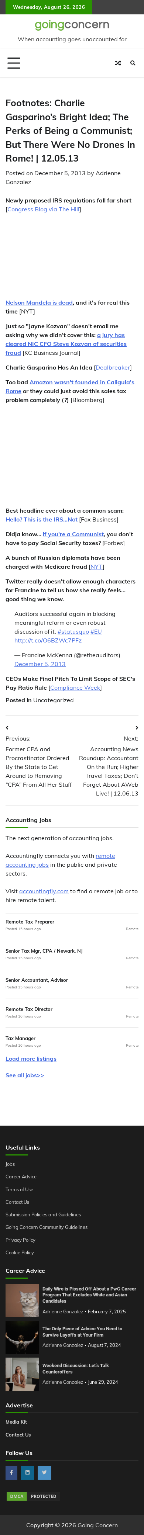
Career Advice (21, 1176)
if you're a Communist (73, 534)
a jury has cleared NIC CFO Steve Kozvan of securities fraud (66, 343)
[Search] (132, 63)
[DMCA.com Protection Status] (33, 1499)
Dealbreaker (113, 367)
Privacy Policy (20, 1240)
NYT (96, 566)
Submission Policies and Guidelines (43, 1214)
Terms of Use (19, 1189)
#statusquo (73, 631)
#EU (96, 631)
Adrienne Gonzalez (62, 1311)
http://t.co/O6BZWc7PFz (48, 640)
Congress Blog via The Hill (43, 209)
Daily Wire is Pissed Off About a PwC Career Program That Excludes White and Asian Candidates (89, 1295)
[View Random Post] (118, 63)
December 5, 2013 (40, 664)
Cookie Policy (20, 1252)
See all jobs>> (25, 1075)
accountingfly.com (44, 891)
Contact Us (17, 1202)
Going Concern (98, 1525)
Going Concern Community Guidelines (47, 1227)
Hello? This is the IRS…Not (42, 519)
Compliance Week (75, 687)
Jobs (10, 1164)
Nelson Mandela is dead (39, 302)
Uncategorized (53, 700)
